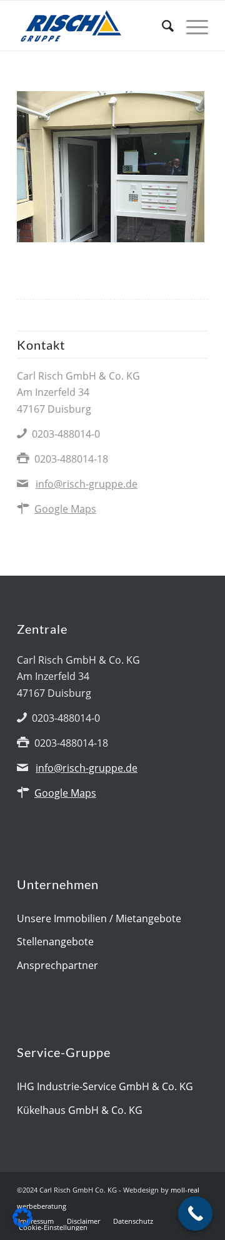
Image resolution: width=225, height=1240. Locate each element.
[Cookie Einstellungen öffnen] (22, 1224)
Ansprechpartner (57, 965)
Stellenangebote (55, 941)
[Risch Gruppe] (93, 26)
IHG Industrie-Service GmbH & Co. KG (105, 1086)
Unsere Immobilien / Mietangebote (99, 918)
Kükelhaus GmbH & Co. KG (79, 1110)
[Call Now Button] (195, 1213)
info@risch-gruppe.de (87, 484)
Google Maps (65, 509)
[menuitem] (161, 26)
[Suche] (161, 26)
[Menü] (191, 26)
